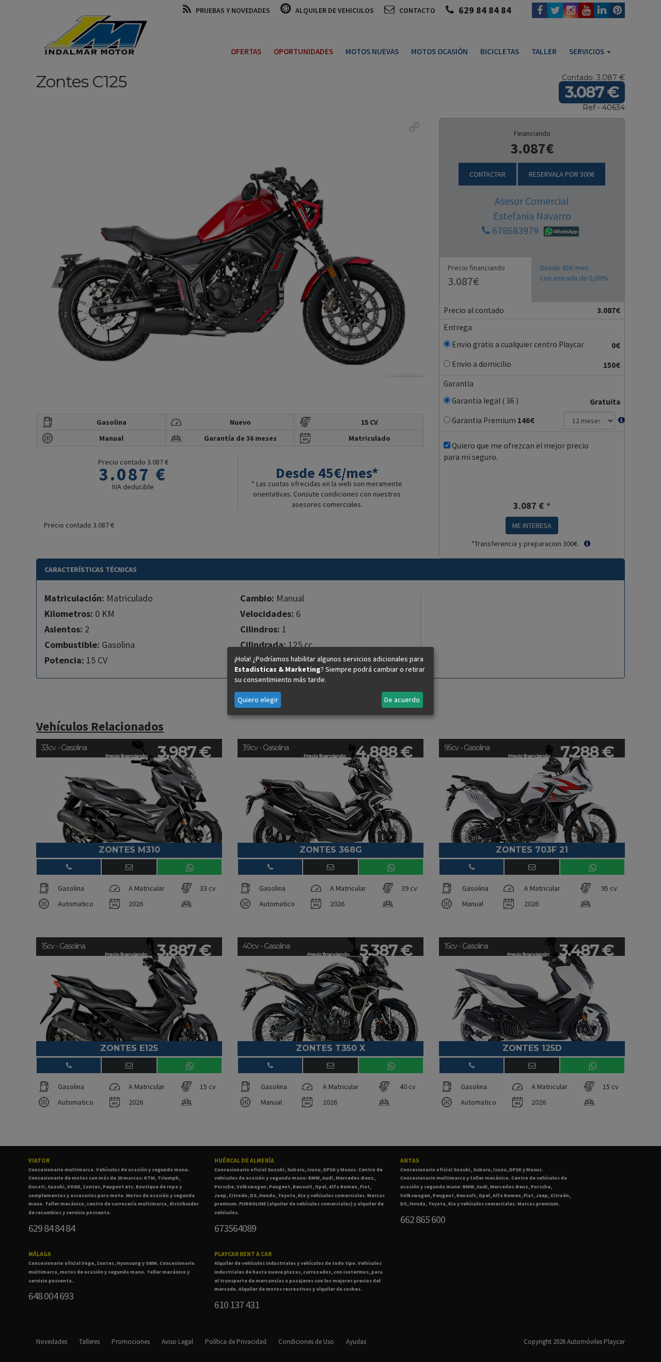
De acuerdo (402, 699)
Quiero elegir (258, 699)
